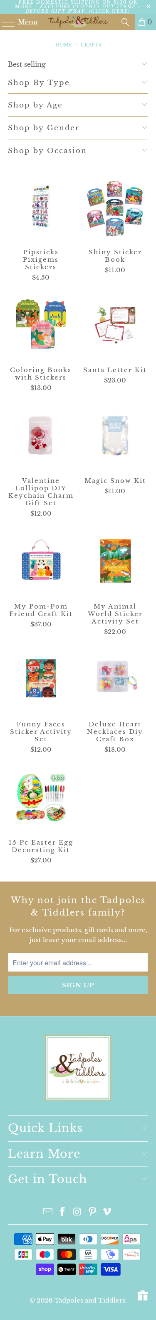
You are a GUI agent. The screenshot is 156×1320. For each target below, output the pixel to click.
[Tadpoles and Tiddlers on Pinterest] (92, 1212)
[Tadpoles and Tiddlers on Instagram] (78, 1212)
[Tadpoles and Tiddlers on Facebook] (63, 1212)
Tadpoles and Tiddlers (89, 1300)
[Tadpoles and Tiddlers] (78, 22)
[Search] (125, 22)
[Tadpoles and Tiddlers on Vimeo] (107, 1212)
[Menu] (5, 22)
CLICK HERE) (110, 11)
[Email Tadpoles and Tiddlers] (48, 1212)
